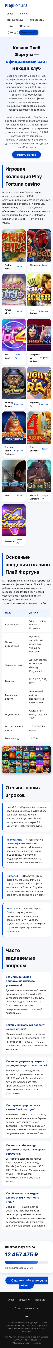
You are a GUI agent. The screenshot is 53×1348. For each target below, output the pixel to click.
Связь (10, 13)
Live (11, 26)
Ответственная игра (26, 1308)
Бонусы (24, 13)
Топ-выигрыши (15, 19)
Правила (40, 1299)
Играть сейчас (26, 154)
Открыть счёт (29, 32)
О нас (11, 1299)
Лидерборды (37, 19)
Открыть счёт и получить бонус (29, 1283)
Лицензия (24, 1299)
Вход (13, 32)
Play (16, 5)
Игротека (25, 26)
